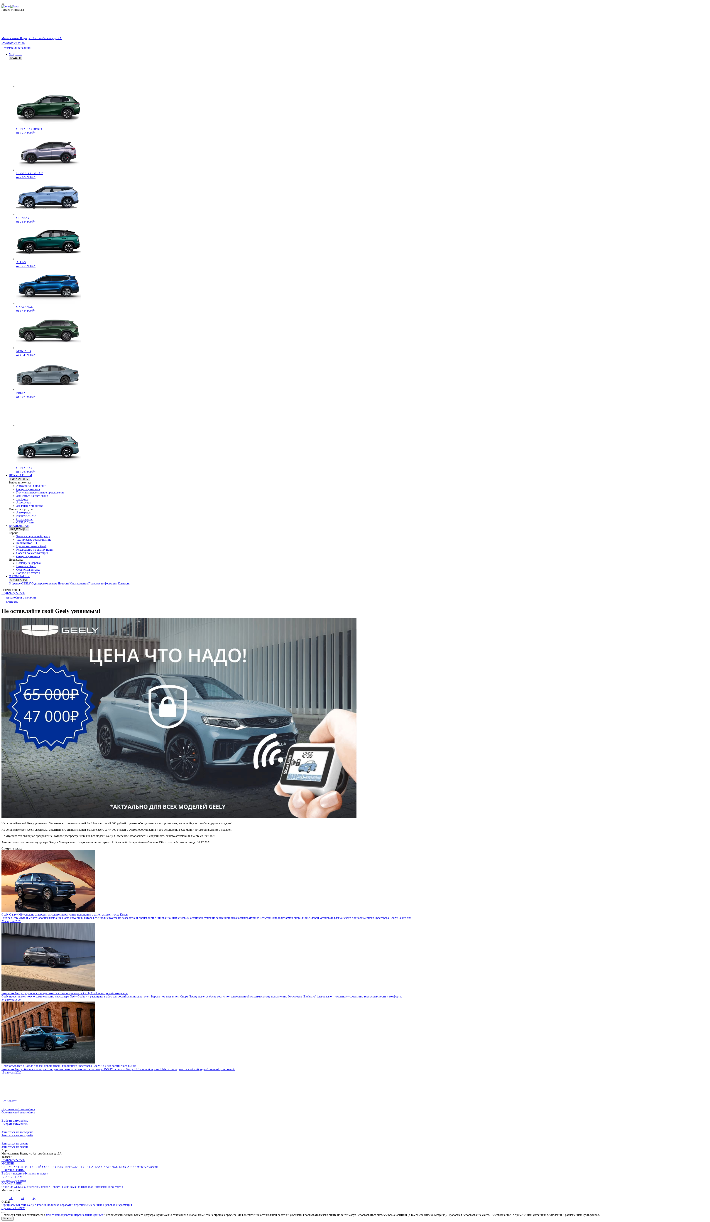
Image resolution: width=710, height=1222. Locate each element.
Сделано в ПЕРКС (13, 1208)
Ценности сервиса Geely (31, 546)
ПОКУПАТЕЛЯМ (20, 475)
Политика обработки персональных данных (74, 1204)
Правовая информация (102, 583)
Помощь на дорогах (28, 562)
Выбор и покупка (12, 1173)
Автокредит (23, 512)
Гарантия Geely (26, 566)
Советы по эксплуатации (32, 552)
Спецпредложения (28, 489)
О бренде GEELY (20, 583)
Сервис (6, 1180)
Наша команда (79, 583)
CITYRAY (84, 1166)
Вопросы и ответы (28, 572)
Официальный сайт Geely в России (23, 1204)
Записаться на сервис (14, 1146)
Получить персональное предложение (40, 492)
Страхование (24, 519)
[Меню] (2, 4)
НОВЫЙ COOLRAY (43, 1166)
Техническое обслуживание (33, 539)
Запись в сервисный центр (33, 536)
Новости (63, 583)
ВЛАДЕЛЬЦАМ (19, 525)
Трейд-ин (22, 499)
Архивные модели (146, 1166)
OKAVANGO (109, 1166)
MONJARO (126, 1166)
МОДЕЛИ (15, 54)
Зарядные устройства (29, 505)
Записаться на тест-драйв (32, 495)
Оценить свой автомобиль (18, 1112)
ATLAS (96, 1166)
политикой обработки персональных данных (74, 1214)
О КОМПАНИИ (19, 576)
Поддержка (18, 1180)
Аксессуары (23, 502)
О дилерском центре (44, 583)
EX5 (60, 1166)
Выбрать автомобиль (14, 1123)
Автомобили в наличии (31, 485)
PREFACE (70, 1166)
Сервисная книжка (28, 569)
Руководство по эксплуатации (35, 549)
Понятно (7, 1218)
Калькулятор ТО (26, 543)
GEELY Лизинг (26, 522)
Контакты (124, 583)
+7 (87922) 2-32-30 (13, 593)
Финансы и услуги (36, 1173)
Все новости (9, 1101)
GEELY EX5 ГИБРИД (15, 1166)
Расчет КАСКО (26, 515)
